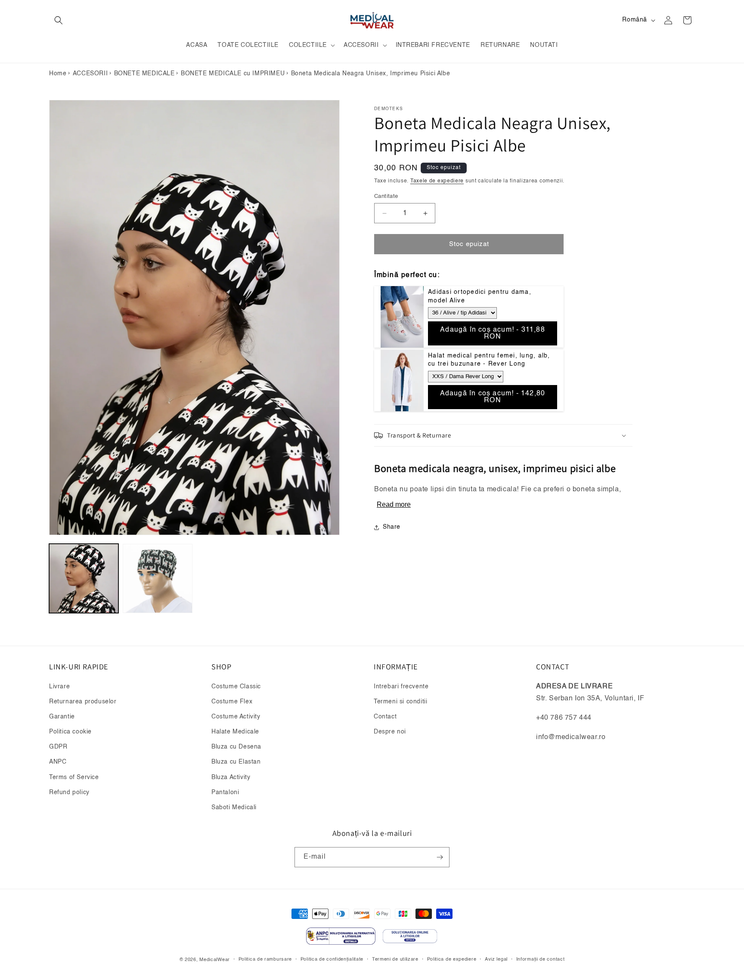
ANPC (57, 762)
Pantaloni (225, 792)
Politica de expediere (452, 959)
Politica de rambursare (265, 959)
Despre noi (390, 732)
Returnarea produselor (83, 702)
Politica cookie (70, 732)
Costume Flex (231, 702)
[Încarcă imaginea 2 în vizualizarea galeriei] (157, 578)
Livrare (59, 687)
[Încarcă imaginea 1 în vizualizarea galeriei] (83, 578)
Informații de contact (540, 959)
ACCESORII (90, 74)
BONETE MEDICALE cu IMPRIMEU (233, 74)
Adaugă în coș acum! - (492, 333)
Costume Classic (236, 687)
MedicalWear (214, 960)
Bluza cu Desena (236, 747)
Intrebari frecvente (401, 687)
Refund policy (69, 792)
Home (57, 74)
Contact (385, 717)
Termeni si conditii (400, 702)
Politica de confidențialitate (332, 959)
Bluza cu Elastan (236, 762)
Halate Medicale (235, 732)
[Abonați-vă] (439, 857)
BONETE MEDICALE (144, 74)
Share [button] (391, 527)
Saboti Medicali (234, 807)
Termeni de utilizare (395, 959)
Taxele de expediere (437, 181)
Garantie (62, 717)
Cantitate (386, 196)
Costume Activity (235, 717)
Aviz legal (496, 959)
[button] (58, 20)
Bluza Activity (230, 777)
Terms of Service (74, 777)
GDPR (58, 747)
